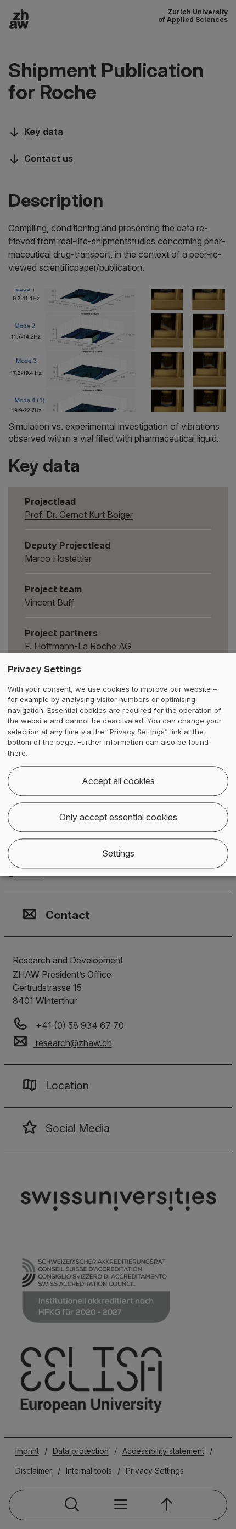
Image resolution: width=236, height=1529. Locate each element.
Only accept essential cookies (118, 817)
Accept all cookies (118, 781)
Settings (118, 853)
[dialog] (118, 764)
